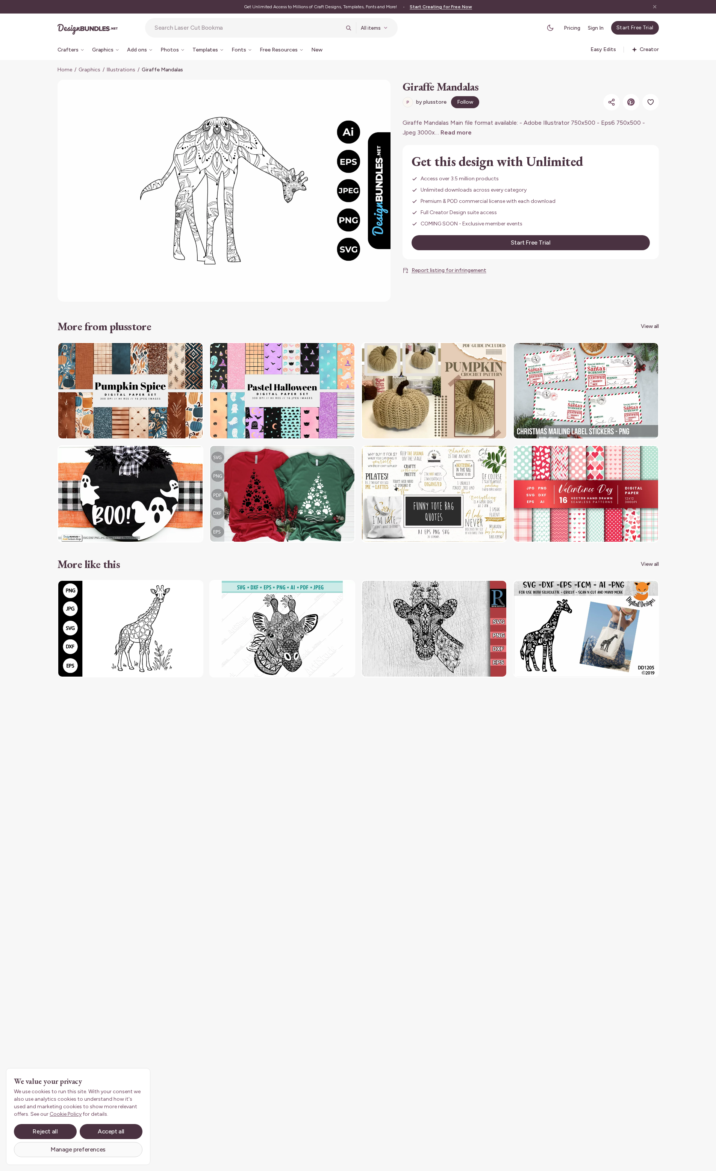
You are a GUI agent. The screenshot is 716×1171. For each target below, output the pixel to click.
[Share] (611, 102)
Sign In (596, 28)
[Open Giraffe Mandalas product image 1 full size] (224, 191)
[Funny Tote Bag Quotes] (434, 494)
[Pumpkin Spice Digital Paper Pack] (130, 391)
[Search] (348, 27)
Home (65, 69)
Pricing (572, 28)
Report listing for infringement (449, 270)
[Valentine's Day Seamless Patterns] (586, 494)
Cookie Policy (66, 1114)
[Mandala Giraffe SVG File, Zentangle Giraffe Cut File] (434, 629)
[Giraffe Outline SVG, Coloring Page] (130, 629)
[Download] (177, 353)
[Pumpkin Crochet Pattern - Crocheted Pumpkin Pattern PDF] (434, 391)
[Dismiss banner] (655, 7)
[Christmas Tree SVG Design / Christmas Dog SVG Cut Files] (282, 494)
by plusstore (426, 102)
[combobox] (247, 27)
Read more (456, 132)
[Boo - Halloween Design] (130, 494)
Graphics (89, 69)
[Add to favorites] (650, 102)
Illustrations (121, 69)
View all (650, 326)
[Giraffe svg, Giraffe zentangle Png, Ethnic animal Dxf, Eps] (282, 629)
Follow (465, 102)
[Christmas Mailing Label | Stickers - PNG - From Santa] (586, 391)
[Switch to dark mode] (550, 28)
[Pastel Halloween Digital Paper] (282, 391)
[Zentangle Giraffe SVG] (586, 629)
